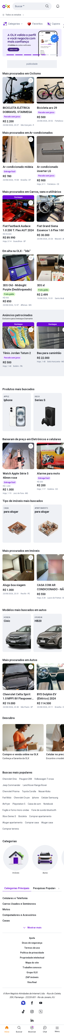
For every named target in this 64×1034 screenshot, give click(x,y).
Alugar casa (47, 822)
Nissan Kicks (44, 791)
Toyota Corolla (29, 791)
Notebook (48, 804)
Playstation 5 (19, 804)
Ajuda (32, 938)
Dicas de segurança (32, 943)
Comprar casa (32, 822)
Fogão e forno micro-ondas (15, 810)
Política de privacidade (32, 952)
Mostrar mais (34, 927)
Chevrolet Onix (9, 779)
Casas (6, 920)
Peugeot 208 (25, 779)
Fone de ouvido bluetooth (44, 810)
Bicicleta (22, 816)
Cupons (56, 23)
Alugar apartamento (12, 822)
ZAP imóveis (32, 977)
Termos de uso (32, 948)
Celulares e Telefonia (14, 898)
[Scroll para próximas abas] (59, 888)
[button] (32, 6)
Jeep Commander (11, 785)
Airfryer (6, 804)
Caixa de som (34, 804)
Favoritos (37, 23)
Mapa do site (32, 962)
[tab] (16, 888)
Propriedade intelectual (32, 957)
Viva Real (32, 982)
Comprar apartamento (40, 816)
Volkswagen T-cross (44, 779)
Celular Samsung (49, 797)
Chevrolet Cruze (22, 797)
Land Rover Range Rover (35, 785)
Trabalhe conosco (32, 967)
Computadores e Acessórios (19, 915)
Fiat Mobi (6, 797)
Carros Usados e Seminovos (19, 903)
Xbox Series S (9, 816)
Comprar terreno (10, 829)
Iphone (35, 797)
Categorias (14, 23)
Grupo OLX (32, 972)
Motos (6, 909)
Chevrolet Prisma (10, 791)
